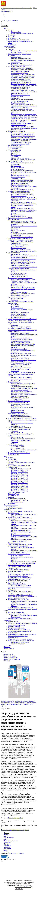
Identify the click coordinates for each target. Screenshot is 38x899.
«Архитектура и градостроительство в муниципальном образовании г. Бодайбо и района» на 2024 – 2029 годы (24, 106)
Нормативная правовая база (19, 183)
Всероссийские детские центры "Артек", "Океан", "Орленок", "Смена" (23, 280)
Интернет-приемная (14, 626)
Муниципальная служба (15, 145)
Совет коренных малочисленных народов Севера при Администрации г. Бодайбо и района (22, 608)
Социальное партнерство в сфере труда (23, 383)
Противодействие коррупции (17, 131)
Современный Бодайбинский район (22, 33)
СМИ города (11, 590)
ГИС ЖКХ (14, 232)
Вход (5, 850)
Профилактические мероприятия (21, 342)
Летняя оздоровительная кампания (18, 599)
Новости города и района (12, 659)
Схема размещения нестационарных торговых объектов (22, 242)
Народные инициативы (18, 215)
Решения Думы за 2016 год (19, 475)
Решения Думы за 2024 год (19, 487)
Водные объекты (16, 405)
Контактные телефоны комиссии (21, 353)
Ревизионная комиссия (11, 505)
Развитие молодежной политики (21, 82)
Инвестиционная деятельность (20, 192)
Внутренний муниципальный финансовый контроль (20, 176)
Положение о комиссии (15, 508)
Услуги (6, 610)
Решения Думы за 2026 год (19, 491)
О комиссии (15, 304)
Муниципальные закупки (15, 63)
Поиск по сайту (9, 648)
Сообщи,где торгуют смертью (20, 364)
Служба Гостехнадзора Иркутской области (20, 574)
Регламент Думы (13, 461)
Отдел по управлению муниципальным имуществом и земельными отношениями (20, 239)
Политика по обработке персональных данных (15, 830)
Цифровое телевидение (18, 230)
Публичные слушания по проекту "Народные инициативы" (21, 540)
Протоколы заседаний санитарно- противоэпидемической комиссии (21, 378)
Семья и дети (15, 98)
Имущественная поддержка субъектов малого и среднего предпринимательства (22, 597)
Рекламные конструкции (18, 248)
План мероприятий (17, 555)
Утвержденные (15, 617)
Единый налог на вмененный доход (22, 180)
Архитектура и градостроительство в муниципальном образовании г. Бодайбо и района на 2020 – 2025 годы (24, 91)
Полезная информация (18, 426)
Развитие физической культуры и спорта (23, 84)
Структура (11, 49)
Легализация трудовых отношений (21, 386)
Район (6, 28)
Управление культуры (14, 150)
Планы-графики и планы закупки (21, 65)
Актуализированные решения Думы (19, 465)
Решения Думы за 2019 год (19, 479)
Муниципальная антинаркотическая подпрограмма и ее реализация (22, 340)
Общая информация (17, 432)
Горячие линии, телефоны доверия (21, 309)
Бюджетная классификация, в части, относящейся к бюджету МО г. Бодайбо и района (23, 172)
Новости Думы (8, 654)
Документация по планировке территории (24, 267)
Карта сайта (7, 848)
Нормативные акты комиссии (20, 338)
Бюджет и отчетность (17, 169)
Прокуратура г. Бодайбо (15, 571)
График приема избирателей (16, 492)
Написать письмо (13, 621)
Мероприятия (15, 151)
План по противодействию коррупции (23, 136)
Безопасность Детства (17, 317)
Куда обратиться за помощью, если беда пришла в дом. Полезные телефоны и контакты (23, 345)
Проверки (14, 153)
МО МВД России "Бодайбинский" (18, 569)
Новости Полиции (9, 656)
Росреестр (11, 573)
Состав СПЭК (15, 380)
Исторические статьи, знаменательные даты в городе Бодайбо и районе (23, 439)
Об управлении (16, 155)
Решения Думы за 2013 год (19, 470)
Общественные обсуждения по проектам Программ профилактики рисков (23, 529)
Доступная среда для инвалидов (17, 580)
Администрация (9, 46)
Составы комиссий (17, 298)
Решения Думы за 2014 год (19, 472)
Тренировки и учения (17, 412)
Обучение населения (17, 410)
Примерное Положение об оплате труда (23, 159)
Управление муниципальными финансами (24, 85)
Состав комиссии (16, 366)
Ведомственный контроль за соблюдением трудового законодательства (24, 389)
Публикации (15, 306)
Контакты (11, 497)
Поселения (11, 36)
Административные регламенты (17, 614)
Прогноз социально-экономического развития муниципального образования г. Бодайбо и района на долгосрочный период (23, 204)
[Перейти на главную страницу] (4, 14)
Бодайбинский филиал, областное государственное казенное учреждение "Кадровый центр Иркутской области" (19, 577)
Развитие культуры (17, 96)
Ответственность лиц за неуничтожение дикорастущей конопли (23, 360)
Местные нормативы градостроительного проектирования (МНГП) (23, 256)
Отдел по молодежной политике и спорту (20, 278)
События (7, 660)
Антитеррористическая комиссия (18, 413)
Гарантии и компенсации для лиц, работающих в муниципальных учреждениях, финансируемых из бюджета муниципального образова (24, 394)
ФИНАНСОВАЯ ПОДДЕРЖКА (21, 585)
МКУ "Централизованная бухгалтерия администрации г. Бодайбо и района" (19, 428)
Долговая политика (17, 178)
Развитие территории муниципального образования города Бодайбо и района (23, 75)
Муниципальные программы (16, 66)
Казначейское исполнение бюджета (22, 181)
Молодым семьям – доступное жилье (22, 77)
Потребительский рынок (18, 274)
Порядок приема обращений (16, 628)
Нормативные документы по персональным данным (20, 642)
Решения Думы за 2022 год (19, 484)
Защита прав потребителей (19, 276)
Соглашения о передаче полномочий (22, 194)
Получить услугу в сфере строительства (23, 262)
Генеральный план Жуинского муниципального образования (20, 264)
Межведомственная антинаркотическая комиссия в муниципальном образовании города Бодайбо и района (22, 330)
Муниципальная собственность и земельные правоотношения (21, 87)
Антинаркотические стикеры (20, 333)
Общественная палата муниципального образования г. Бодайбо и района (20, 545)
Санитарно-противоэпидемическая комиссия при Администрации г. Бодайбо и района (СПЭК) (21, 374)
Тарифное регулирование (19, 273)
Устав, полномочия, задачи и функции (19, 54)
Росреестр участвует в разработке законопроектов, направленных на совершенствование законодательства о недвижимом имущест (18, 703)
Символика (11, 35)
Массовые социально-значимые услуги (19, 618)
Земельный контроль (17, 448)
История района (16, 32)
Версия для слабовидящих (10, 20)
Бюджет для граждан (17, 167)
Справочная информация (19, 314)
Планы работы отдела (17, 285)
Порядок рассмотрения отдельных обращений (22, 634)
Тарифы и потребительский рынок (18, 268)
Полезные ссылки (13, 637)
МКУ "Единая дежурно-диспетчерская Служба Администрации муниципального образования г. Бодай (22, 419)
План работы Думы (14, 495)
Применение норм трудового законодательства (20, 398)
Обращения (7, 620)
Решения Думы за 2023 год (19, 486)
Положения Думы (13, 494)
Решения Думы (12, 467)
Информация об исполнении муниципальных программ (20, 72)
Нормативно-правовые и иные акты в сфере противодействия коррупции (22, 133)
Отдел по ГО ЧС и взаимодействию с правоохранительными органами (19, 401)
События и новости (17, 308)
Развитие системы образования (20, 95)
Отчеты (13, 311)
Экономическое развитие (18, 196)
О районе (10, 30)
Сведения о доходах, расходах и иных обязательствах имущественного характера (24, 138)
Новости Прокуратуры (11, 657)
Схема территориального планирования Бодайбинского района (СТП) (23, 259)
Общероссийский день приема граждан (20, 639)
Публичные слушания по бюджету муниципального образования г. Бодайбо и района (24, 522)
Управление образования (15, 147)
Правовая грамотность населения (21, 416)
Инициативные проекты (18, 216)
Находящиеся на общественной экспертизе (24, 615)
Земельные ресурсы (17, 246)
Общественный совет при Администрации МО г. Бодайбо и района (24, 551)
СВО (9, 645)
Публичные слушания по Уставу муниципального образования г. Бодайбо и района (24, 536)
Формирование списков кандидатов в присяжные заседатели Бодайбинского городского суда (19, 566)
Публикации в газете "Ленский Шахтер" (23, 561)
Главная (3, 701)
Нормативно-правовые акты (19, 254)
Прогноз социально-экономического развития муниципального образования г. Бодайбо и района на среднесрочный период (23, 211)
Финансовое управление (15, 161)
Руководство (11, 47)
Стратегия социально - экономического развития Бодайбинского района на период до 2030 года (24, 199)
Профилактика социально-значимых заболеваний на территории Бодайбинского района (22, 101)
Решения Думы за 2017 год (19, 476)
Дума (5, 456)
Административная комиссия (17, 297)
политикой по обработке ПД (23, 887)
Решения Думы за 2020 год (19, 481)
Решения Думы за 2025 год (19, 489)
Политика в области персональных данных (21, 640)
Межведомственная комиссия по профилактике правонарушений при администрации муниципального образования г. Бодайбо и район (22, 321)
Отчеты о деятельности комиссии (21, 363)
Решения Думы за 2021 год (19, 483)
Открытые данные (13, 513)
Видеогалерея (12, 44)
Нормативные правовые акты (20, 312)
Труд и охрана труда (14, 382)
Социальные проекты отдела (20, 295)
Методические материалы (19, 315)
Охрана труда (15, 385)
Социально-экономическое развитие (19, 191)
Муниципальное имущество (19, 244)
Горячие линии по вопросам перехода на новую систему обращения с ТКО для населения (23, 222)
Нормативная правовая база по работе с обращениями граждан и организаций (20, 630)
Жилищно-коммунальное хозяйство (22, 237)
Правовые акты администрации (21, 58)
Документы (11, 55)
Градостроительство (14, 252)
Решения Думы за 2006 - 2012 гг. (21, 468)
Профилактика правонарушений (21, 326)
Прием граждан (12, 632)
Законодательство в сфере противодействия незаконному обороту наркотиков (23, 350)
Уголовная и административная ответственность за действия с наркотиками (20, 369)
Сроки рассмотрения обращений (17, 636)
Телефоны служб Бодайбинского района (20, 595)
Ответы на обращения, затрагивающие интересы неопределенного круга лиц (22, 624)
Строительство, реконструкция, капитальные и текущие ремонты (21, 79)
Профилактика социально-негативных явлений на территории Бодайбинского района (23, 289)
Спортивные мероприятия (19, 292)
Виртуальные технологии (16, 853)
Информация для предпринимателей (22, 189)
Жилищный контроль (17, 446)
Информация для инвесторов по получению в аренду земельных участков (23, 250)
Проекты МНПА (16, 57)
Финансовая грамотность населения (19, 554)
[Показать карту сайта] (4, 17)
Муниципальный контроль (16, 445)
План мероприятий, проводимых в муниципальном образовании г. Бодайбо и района (20, 41)
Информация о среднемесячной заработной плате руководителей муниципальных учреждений (21, 142)
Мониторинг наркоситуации (20, 358)
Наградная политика (14, 543)
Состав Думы (12, 459)
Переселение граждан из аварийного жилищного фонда (19, 453)
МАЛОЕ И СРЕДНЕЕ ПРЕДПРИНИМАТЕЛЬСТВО (17, 583)
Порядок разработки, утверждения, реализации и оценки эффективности (22, 68)
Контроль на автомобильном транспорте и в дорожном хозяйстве (24, 450)
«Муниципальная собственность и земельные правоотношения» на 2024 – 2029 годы (23, 110)
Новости (10, 457)
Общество (7, 509)
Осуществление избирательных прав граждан (21, 563)
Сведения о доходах (17, 502)
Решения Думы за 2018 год (19, 478)
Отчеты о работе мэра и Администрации (20, 511)
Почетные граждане (14, 38)
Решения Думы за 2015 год (19, 473)
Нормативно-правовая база (19, 500)
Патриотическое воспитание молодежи (23, 293)
